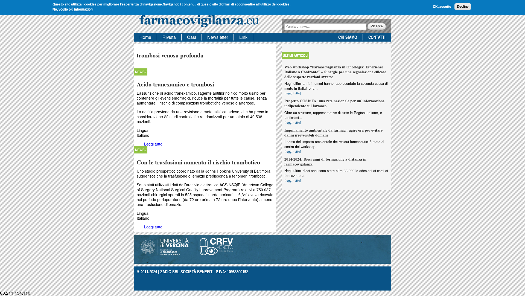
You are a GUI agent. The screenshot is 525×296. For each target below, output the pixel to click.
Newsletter (217, 37)
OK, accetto (442, 6)
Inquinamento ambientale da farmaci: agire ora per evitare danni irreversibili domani (333, 132)
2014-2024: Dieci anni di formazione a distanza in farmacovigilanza (325, 161)
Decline (463, 6)
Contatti (377, 37)
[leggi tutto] (292, 93)
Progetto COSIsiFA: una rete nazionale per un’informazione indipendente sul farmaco (334, 103)
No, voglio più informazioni (72, 9)
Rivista (169, 37)
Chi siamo (347, 37)
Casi (191, 37)
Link (243, 37)
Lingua (142, 130)
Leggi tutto (153, 144)
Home (145, 37)
